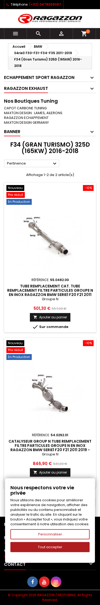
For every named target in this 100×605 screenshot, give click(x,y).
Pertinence (32, 164)
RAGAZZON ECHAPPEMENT (26, 117)
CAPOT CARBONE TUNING (25, 108)
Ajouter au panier (50, 317)
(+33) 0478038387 (45, 4)
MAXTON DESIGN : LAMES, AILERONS (33, 112)
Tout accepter (50, 547)
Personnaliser (50, 534)
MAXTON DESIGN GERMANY (26, 122)
